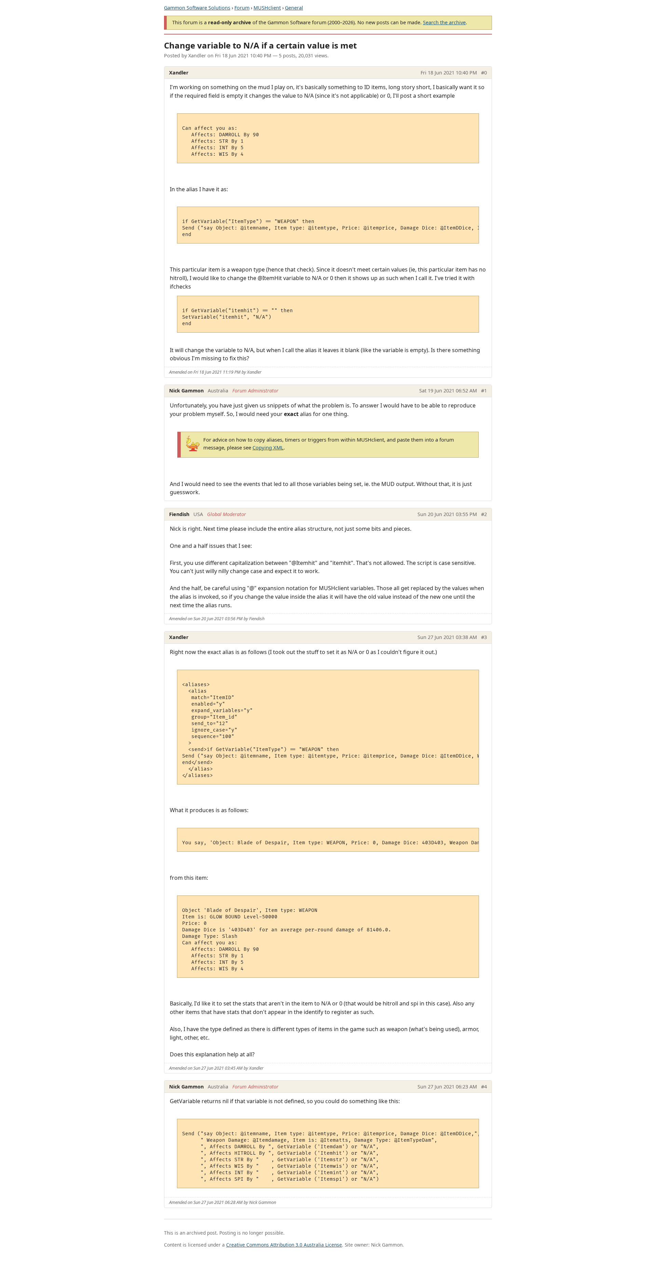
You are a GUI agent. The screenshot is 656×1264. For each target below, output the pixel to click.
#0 (484, 72)
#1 (484, 390)
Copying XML (268, 447)
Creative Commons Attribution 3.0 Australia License (284, 1244)
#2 (484, 514)
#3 (484, 637)
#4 (484, 1086)
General (294, 7)
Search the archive (444, 22)
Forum (241, 7)
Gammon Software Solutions (197, 7)
